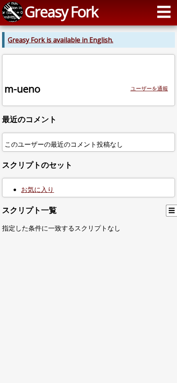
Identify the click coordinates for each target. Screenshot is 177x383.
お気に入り (37, 189)
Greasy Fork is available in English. (60, 39)
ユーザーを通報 (149, 88)
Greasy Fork (61, 11)
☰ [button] (163, 11)
